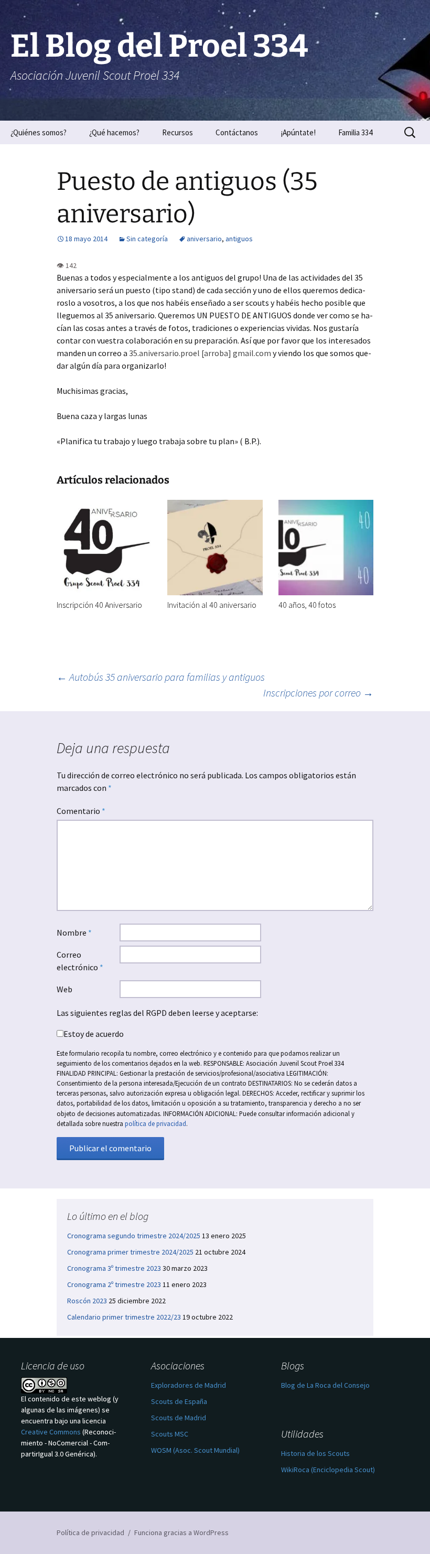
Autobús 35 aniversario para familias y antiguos (161, 676)
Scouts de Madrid (178, 1417)
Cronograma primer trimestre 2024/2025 (130, 1252)
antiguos (239, 238)
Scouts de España (179, 1401)
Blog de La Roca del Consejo (325, 1385)
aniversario (204, 238)
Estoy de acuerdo (93, 1033)
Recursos (177, 132)
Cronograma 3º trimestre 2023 (114, 1268)
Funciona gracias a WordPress (181, 1532)
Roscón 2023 (87, 1300)
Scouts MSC (169, 1434)
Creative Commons (51, 1432)
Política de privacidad (90, 1532)
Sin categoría (147, 238)
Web (64, 989)
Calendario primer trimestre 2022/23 (124, 1317)
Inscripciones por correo (318, 692)
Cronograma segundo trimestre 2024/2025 (133, 1235)
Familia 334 (355, 132)
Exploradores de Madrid (188, 1385)
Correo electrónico (80, 960)
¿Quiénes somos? (38, 132)
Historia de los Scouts (315, 1453)
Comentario (81, 811)
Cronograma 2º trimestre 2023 (114, 1284)
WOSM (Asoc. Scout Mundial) (195, 1450)
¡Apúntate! (298, 132)
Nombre (74, 932)
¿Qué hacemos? (114, 132)
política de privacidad (155, 1123)
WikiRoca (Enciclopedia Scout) (328, 1469)
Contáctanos (237, 132)
